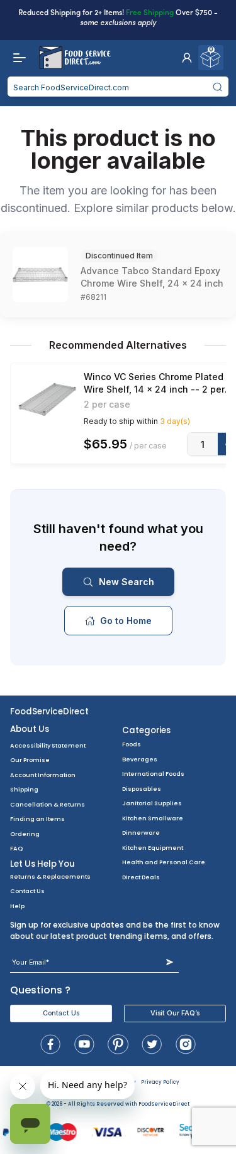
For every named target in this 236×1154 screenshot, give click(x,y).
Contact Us (27, 891)
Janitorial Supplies (152, 803)
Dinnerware (141, 832)
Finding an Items (37, 819)
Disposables (141, 789)
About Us (29, 729)
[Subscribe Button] (169, 962)
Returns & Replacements (50, 876)
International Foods (153, 774)
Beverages (139, 759)
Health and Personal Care (163, 862)
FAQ (16, 848)
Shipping (24, 789)
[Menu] (16, 57)
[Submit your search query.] (218, 86)
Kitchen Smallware (152, 818)
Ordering (25, 834)
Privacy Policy (160, 1082)
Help (17, 906)
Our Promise (30, 760)
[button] (187, 57)
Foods (131, 744)
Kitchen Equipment (152, 848)
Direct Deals (141, 877)
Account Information (43, 775)
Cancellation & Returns (47, 804)
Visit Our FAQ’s (174, 1013)
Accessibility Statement (48, 745)
